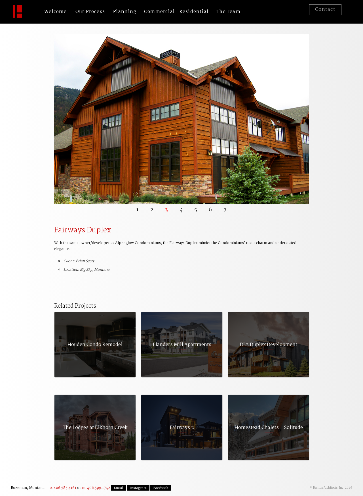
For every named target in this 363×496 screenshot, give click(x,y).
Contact (325, 9)
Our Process (90, 11)
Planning (124, 11)
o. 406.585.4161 (63, 488)
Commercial (159, 11)
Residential (194, 11)
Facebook (160, 488)
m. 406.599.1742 (96, 488)
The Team (228, 11)
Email (118, 488)
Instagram (138, 488)
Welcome (55, 11)
